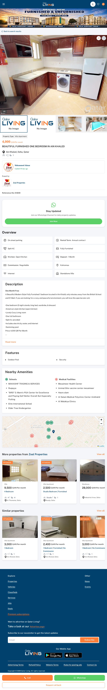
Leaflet (101, 446)
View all (101, 454)
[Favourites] (98, 4)
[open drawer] (3, 4)
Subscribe (89, 640)
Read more (10, 342)
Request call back (53, 685)
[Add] (103, 4)
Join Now (53, 221)
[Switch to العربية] (93, 4)
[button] (48, 4)
